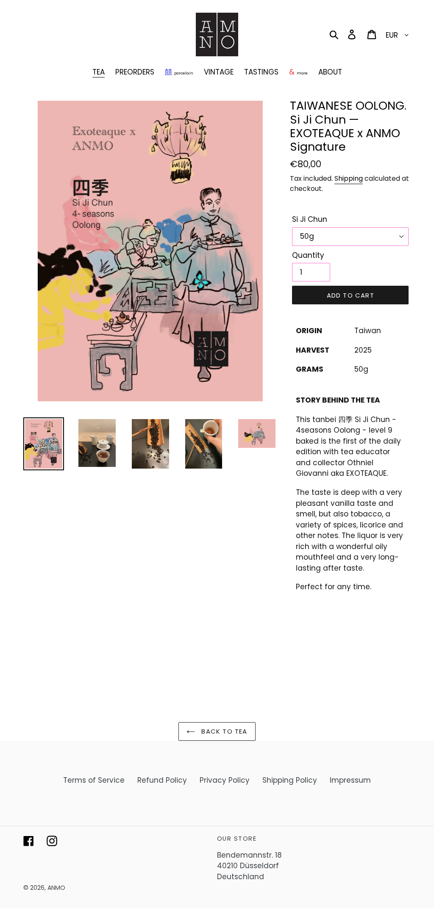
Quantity (308, 255)
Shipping (348, 178)
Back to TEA (223, 731)
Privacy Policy (225, 780)
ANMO (56, 887)
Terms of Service (94, 780)
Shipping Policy (289, 780)
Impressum (350, 780)
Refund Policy (162, 780)
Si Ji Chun (309, 219)
